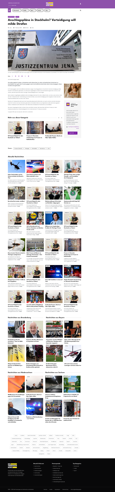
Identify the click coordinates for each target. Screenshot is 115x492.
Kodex (50, 489)
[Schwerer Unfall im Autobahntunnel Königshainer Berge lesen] (53, 384)
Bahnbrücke (43, 438)
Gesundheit (67, 161)
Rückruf (21, 447)
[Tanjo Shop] (72, 90)
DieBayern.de (56, 470)
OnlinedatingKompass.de (59, 481)
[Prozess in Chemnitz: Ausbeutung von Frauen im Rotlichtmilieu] (35, 127)
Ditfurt (54, 450)
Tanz (58, 438)
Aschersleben (42, 444)
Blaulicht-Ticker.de (57, 466)
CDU (76, 438)
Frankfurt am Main (59, 435)
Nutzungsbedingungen (76, 489)
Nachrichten (11, 16)
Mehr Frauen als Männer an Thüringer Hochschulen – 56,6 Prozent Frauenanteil (34, 254)
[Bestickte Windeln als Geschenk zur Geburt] (54, 166)
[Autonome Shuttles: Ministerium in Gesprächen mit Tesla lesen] (34, 329)
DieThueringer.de (57, 477)
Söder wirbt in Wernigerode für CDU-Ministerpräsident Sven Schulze (72, 341)
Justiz (17, 16)
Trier (21, 441)
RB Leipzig (35, 450)
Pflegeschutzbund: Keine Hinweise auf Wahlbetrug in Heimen (15, 365)
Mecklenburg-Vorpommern (23, 444)
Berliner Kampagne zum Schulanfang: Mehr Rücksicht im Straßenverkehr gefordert (34, 365)
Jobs (46, 10)
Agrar (12, 444)
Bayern (68, 441)
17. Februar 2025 (18, 27)
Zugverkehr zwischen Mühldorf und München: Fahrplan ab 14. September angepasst (54, 341)
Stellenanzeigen (38, 470)
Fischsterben (13, 447)
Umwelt (10, 239)
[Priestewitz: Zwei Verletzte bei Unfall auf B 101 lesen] (72, 408)
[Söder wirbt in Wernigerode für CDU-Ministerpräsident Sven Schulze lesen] (72, 329)
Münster (28, 447)
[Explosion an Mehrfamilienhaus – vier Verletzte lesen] (34, 406)
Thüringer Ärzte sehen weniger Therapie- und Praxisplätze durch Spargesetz (72, 176)
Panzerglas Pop (26, 450)
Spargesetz (41, 453)
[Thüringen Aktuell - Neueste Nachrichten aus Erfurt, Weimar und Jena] (49, 4)
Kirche (75, 450)
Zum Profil (71, 133)
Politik (24, 10)
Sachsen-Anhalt (42, 435)
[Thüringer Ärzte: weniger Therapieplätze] (72, 166)
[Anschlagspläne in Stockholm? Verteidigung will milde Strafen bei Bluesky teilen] (22, 76)
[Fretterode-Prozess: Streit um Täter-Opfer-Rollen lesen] (34, 384)
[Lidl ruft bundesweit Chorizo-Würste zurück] (35, 218)
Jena (10, 27)
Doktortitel (14, 441)
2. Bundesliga (27, 438)
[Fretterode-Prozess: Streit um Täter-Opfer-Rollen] (54, 127)
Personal (35, 441)
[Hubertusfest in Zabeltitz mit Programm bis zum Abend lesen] (72, 384)
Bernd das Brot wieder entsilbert (16, 201)
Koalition (22, 435)
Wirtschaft (16, 10)
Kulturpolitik (68, 450)
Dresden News (49, 400)
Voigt (68, 435)
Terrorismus (42, 148)
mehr (20, 183)
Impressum (57, 489)
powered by (12, 5)
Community (37, 472)
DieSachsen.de (56, 468)
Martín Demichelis (31, 435)
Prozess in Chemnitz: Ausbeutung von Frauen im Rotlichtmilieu (34, 137)
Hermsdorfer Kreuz (67, 447)
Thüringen (27, 148)
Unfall (10, 161)
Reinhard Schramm (55, 447)
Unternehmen (37, 468)
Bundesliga (61, 444)
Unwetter (75, 441)
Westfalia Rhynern (44, 441)
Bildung (29, 239)
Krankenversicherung (16, 438)
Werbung (11, 122)
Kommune (27, 441)
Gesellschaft (12, 266)
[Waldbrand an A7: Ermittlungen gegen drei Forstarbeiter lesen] (16, 384)
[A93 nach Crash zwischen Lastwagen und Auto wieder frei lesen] (72, 353)
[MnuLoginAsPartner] (80, 4)
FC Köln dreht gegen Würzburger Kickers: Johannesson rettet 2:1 (52, 365)
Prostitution (51, 438)
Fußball (50, 435)
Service (45, 489)
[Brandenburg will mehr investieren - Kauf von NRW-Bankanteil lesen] (16, 329)
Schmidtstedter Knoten (72, 444)
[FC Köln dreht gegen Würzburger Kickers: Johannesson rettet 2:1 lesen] (54, 353)
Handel (64, 438)
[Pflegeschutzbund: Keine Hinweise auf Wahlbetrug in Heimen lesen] (16, 353)
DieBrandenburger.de (58, 475)
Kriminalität (34, 148)
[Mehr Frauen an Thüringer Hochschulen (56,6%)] (35, 244)
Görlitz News (49, 376)
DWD (73, 435)
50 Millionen (53, 441)
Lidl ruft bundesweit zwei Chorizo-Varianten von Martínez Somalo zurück (35, 228)
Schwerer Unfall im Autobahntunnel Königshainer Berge (53, 396)
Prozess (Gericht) (18, 148)
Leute (16, 435)
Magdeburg (45, 447)
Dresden (76, 447)
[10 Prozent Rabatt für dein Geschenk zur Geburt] (16, 127)
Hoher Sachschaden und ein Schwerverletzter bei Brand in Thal (15, 176)
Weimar (34, 444)
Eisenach (61, 441)
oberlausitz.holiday (57, 479)
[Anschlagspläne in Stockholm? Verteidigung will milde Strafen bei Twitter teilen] (25, 76)
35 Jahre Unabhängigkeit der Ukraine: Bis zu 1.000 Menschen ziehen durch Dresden (53, 420)
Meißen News (67, 376)
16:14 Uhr (27, 27)
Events (39, 10)
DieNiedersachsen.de (58, 472)
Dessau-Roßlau (16, 450)
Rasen (48, 453)
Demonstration (36, 447)
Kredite (70, 438)
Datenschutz (65, 489)
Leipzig (41, 450)
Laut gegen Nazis (52, 444)
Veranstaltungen (38, 475)
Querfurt (35, 438)
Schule (48, 450)
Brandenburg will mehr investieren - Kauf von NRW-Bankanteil (15, 341)
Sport (32, 10)
